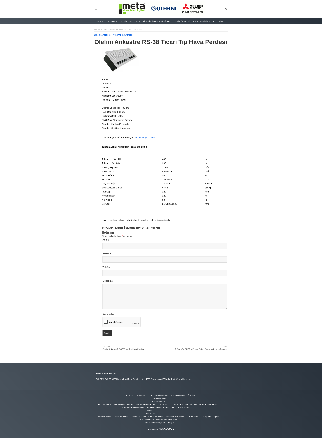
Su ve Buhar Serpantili (182, 408)
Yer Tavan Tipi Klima (175, 417)
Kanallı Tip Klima (138, 417)
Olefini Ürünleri (182, 21)
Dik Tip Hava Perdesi (182, 405)
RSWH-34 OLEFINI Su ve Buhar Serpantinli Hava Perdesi (201, 349)
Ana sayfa (98, 29)
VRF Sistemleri (147, 420)
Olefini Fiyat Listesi (145, 137)
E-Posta (107, 253)
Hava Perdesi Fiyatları (203, 21)
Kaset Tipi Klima (120, 417)
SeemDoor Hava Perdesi (158, 408)
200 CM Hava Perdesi (102, 35)
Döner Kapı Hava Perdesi (205, 405)
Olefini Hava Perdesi (130, 21)
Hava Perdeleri (158, 402)
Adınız (106, 239)
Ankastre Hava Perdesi (122, 35)
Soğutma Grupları (211, 417)
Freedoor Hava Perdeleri (133, 408)
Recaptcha (108, 314)
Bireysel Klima (104, 417)
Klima (149, 411)
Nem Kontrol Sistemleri (166, 420)
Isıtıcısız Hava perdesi (123, 405)
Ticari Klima (150, 414)
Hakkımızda (113, 21)
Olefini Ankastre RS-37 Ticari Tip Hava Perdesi (123, 349)
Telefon (106, 267)
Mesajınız (108, 281)
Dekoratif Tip (164, 405)
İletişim (220, 21)
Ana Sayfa (100, 21)
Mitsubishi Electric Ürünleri (157, 21)
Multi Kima (193, 417)
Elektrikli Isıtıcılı (104, 405)
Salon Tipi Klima (155, 417)
